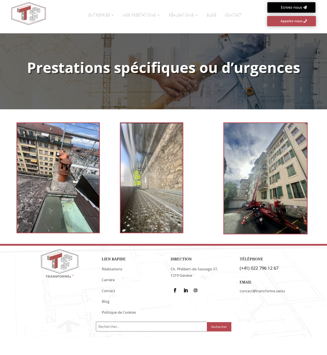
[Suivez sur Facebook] (175, 290)
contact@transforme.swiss (262, 291)
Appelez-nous (292, 21)
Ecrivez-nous (291, 7)
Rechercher (219, 327)
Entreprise (99, 15)
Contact (108, 290)
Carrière (108, 279)
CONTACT (233, 15)
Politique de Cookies (119, 312)
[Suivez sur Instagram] (195, 290)
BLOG (211, 15)
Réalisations (181, 15)
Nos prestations (139, 15)
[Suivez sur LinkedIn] (185, 290)
